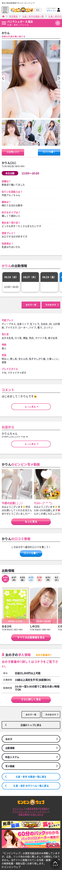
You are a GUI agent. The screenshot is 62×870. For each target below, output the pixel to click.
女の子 (8, 739)
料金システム (12, 757)
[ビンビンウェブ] (3, 16)
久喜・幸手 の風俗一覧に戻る (31, 776)
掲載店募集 (23, 814)
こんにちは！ (51, 9)
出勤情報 (10, 748)
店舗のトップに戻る (31, 725)
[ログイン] (58, 10)
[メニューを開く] (5, 9)
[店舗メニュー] (4, 23)
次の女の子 (50, 304)
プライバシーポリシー (23, 811)
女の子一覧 (31, 304)
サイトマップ (19, 808)
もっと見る (31, 406)
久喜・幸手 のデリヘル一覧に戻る (31, 785)
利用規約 (43, 808)
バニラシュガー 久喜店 (20, 21)
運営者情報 (32, 808)
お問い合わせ (37, 814)
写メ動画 (10, 766)
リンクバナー (41, 811)
